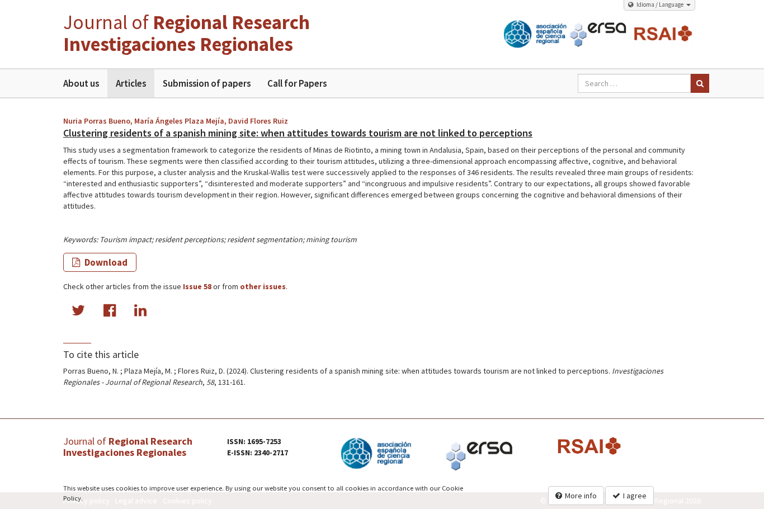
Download (105, 262)
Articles (131, 83)
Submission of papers (207, 83)
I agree (635, 496)
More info (581, 496)
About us (81, 83)
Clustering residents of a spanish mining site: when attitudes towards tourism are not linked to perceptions (297, 132)
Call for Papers (297, 83)
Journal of (186, 33)
